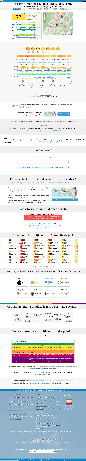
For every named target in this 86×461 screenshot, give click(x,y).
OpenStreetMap (65, 34)
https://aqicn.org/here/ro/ (43, 125)
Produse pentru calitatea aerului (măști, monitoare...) (21, 416)
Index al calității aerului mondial (40, 382)
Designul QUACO (40, 428)
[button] (61, 16)
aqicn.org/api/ (60, 142)
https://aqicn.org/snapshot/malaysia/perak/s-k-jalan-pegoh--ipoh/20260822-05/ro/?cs (43, 130)
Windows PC (64, 279)
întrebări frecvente (15, 410)
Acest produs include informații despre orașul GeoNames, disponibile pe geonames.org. (49, 405)
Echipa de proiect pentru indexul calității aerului (39, 383)
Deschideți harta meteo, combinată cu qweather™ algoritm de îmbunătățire (49, 408)
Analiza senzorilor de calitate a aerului (18, 407)
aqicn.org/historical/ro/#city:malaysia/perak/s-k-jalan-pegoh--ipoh (42, 226)
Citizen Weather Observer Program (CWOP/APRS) (43, 438)
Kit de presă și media (13, 398)
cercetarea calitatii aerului (17, 402)
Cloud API (64, 289)
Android (36, 279)
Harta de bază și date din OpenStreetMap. (45, 423)
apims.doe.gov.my (24, 107)
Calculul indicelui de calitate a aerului (17, 414)
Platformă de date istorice (15, 419)
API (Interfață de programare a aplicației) (18, 417)
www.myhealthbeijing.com (42, 374)
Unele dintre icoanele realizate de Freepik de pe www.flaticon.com (46, 417)
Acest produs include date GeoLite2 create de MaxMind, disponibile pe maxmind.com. (48, 402)
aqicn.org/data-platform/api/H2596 (48, 141)
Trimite (55, 451)
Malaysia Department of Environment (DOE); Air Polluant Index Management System (43, 439)
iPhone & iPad (22, 279)
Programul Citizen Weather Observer (44, 411)
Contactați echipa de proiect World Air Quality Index (21, 397)
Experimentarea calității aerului (16, 405)
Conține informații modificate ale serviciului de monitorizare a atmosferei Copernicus (46, 414)
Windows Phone (50, 279)
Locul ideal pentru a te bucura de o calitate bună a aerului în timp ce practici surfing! (49, 426)
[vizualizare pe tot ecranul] (39, 13)
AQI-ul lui (20, 13)
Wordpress (50, 290)
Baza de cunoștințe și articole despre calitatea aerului (21, 404)
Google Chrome (22, 290)
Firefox (36, 290)
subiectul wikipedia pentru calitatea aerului (59, 366)
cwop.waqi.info (39, 412)
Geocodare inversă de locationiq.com (44, 421)
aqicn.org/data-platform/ (43, 228)
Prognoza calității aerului (14, 415)
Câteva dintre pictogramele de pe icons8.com (46, 420)
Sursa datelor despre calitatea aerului (17, 412)
